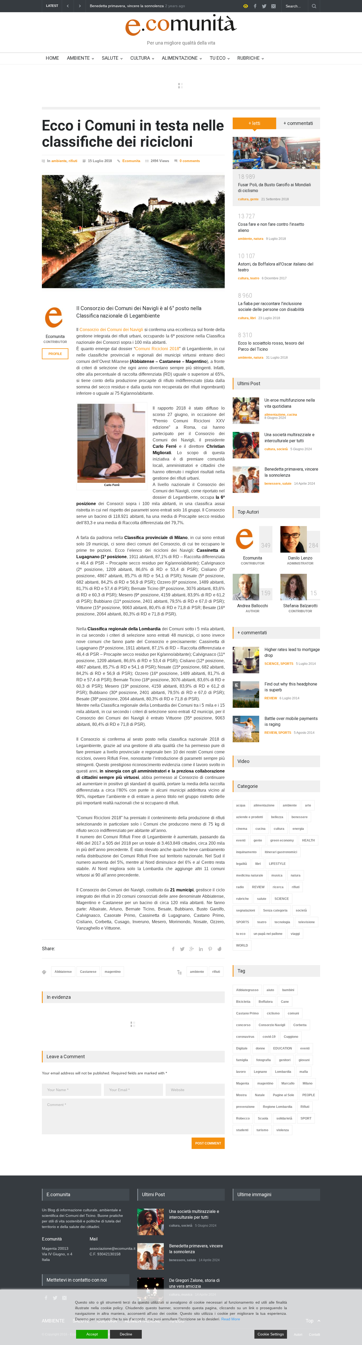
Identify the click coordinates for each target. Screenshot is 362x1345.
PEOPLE (308, 1095)
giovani (304, 1060)
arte (308, 805)
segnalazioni (245, 910)
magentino (113, 972)
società (282, 449)
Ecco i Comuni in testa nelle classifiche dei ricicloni (133, 133)
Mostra (241, 1095)
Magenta (242, 1083)
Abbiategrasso (247, 990)
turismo (262, 1130)
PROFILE (55, 354)
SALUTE (110, 58)
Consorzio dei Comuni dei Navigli (111, 329)
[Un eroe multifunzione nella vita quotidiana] (246, 410)
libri (253, 318)
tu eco (240, 934)
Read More (230, 1319)
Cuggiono (291, 1037)
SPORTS (286, 664)
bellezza (277, 817)
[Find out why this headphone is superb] (246, 694)
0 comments (190, 161)
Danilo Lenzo (300, 558)
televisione (306, 922)
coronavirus (245, 1037)
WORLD (242, 945)
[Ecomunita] (55, 318)
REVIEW (270, 698)
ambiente (59, 161)
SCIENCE (271, 664)
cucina (292, 414)
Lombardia (283, 1072)
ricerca (278, 887)
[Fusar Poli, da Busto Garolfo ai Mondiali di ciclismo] (276, 153)
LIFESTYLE (277, 864)
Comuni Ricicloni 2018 (157, 348)
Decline (126, 1334)
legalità (241, 864)
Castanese (88, 972)
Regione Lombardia (277, 1107)
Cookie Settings (271, 1334)
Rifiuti (305, 1107)
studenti (242, 1130)
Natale (260, 1095)
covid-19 (269, 1037)
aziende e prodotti (249, 817)
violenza (282, 1130)
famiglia (242, 1060)
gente (254, 199)
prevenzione (245, 1107)
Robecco (243, 1118)
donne (260, 1048)
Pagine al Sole (283, 1095)
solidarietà (284, 1118)
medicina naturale (249, 875)
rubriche (242, 899)
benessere (272, 483)
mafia (303, 1072)
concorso (243, 1025)
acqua (240, 805)
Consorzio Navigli (272, 1025)
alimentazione (274, 414)
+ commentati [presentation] (298, 123)
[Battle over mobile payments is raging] (246, 729)
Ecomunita (131, 161)
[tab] (254, 125)
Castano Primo (247, 1013)
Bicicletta (243, 1002)
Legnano (260, 1072)
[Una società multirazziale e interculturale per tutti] (246, 445)
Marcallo (287, 1083)
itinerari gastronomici (281, 852)
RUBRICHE (248, 58)
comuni (293, 1013)
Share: (48, 948)
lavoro (241, 1072)
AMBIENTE (78, 58)
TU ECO (218, 58)
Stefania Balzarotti (300, 605)
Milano (307, 1083)
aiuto (270, 990)
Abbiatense (63, 972)
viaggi (295, 934)
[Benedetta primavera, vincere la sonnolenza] (246, 479)
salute (287, 483)
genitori (284, 1060)
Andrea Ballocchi (252, 605)
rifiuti (73, 161)
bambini (288, 990)
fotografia (263, 1060)
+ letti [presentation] (254, 123)
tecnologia (282, 922)
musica (276, 875)
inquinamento (246, 852)
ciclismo (273, 1013)
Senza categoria (275, 910)
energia (298, 829)
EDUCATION (282, 1048)
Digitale (242, 1048)
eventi (240, 840)
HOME (52, 58)
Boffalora (266, 1002)
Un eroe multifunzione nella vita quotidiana (125, 6)
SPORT (306, 1118)
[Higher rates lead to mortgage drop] (246, 660)
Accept (92, 1334)
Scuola (263, 1118)
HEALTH (308, 840)
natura (258, 239)
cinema (241, 829)
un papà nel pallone (268, 934)
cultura (243, 199)
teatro (254, 278)
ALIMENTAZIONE (180, 58)
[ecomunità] (181, 27)
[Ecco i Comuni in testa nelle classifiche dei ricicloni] (133, 231)
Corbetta (300, 1025)
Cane (285, 1002)
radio (240, 887)
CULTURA (140, 58)
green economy (282, 840)
